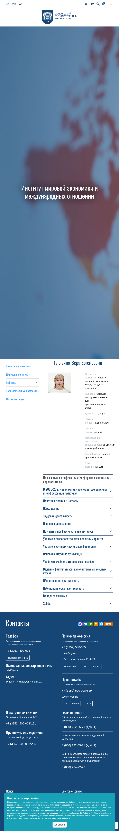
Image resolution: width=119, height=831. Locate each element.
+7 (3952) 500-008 (18, 650)
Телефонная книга (18, 658)
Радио (75, 703)
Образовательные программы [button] (22, 390)
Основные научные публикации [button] (62, 554)
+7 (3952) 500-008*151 (21, 723)
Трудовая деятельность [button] (57, 516)
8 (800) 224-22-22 (73, 767)
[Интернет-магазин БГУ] (92, 4)
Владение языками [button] (55, 596)
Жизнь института (15, 399)
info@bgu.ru (12, 670)
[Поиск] (98, 4)
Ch (20, 3)
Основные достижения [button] (57, 523)
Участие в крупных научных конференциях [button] (69, 546)
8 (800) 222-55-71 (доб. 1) (79, 727)
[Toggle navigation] (111, 4)
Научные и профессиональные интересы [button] (68, 531)
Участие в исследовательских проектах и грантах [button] (73, 539)
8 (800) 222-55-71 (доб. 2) (79, 745)
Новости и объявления (18, 366)
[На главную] (86, 4)
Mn (14, 3)
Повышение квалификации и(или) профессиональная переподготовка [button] (76, 480)
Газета (87, 703)
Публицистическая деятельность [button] (63, 588)
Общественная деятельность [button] (61, 581)
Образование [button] (51, 508)
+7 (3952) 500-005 (74, 647)
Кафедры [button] (11, 382)
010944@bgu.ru (70, 697)
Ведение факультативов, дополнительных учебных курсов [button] (74, 571)
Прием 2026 (70, 666)
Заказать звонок (91, 666)
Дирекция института (17, 374)
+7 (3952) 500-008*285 (21, 743)
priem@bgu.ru (69, 653)
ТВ (65, 703)
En (7, 3)
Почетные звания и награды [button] (60, 501)
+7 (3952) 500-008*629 (77, 690)
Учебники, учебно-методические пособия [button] (68, 561)
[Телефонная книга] (104, 4)
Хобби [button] (47, 603)
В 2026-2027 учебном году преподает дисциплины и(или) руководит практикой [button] (75, 491)
